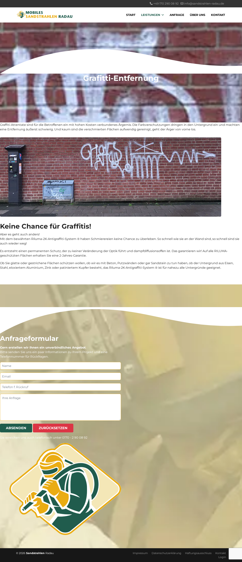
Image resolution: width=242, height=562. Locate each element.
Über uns (197, 15)
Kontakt (218, 15)
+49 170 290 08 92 (166, 3)
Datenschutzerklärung (166, 553)
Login (222, 557)
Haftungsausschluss (198, 553)
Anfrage (177, 15)
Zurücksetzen (53, 428)
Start (130, 15)
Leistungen (150, 15)
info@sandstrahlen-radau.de (204, 3)
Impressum (140, 553)
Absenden (16, 428)
